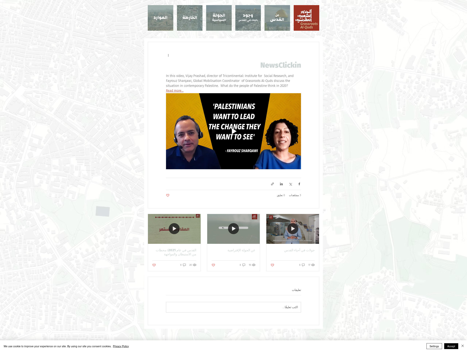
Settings (434, 346)
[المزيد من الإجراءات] (168, 55)
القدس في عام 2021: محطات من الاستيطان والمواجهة (176, 252)
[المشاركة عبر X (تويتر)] (290, 184)
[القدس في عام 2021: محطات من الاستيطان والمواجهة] (174, 229)
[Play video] (233, 131)
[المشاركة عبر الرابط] (272, 184)
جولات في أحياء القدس (299, 250)
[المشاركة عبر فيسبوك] (299, 184)
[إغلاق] (462, 346)
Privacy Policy (121, 346)
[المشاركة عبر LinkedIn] (281, 184)
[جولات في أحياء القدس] (292, 229)
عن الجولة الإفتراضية (241, 250)
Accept (451, 346)
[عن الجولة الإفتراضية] (233, 229)
